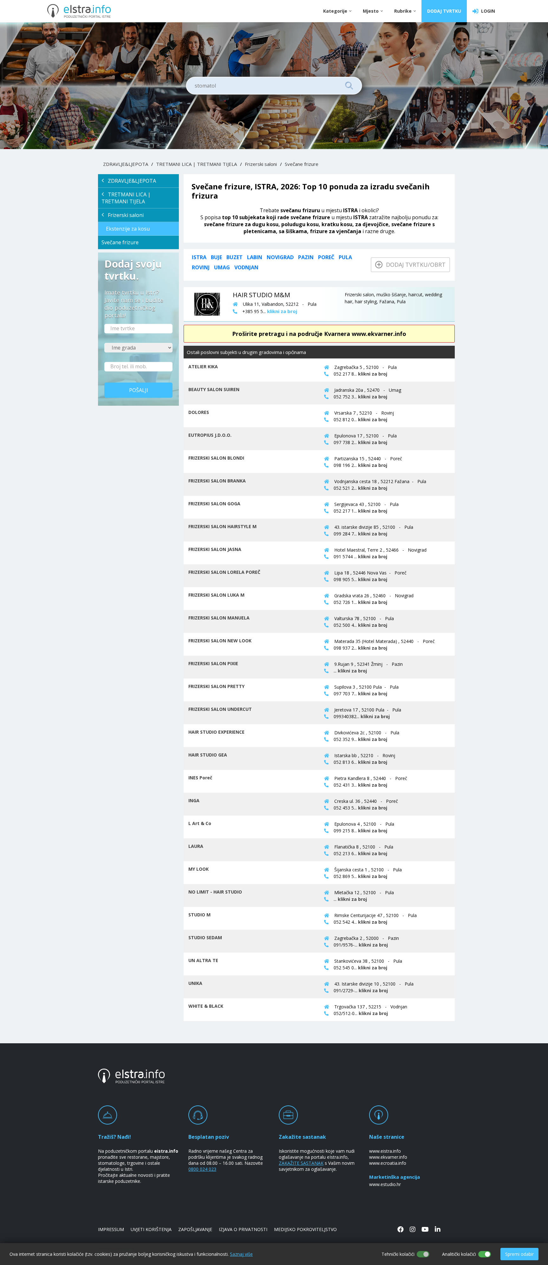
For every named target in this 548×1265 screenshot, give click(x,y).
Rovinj (201, 267)
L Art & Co (199, 823)
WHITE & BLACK (205, 1006)
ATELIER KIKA (203, 367)
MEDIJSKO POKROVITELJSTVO (305, 1229)
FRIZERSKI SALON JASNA (214, 549)
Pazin (306, 257)
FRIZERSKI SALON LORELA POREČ (224, 572)
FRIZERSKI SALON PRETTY (216, 686)
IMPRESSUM (111, 1229)
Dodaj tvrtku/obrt (414, 264)
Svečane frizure (301, 164)
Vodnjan (246, 267)
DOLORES (198, 412)
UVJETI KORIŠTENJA (151, 1229)
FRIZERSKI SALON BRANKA (217, 481)
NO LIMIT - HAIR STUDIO (215, 892)
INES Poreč (200, 778)
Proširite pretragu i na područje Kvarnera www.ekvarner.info (319, 334)
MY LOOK (198, 869)
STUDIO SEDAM (205, 937)
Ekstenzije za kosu (128, 228)
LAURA (195, 846)
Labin (254, 257)
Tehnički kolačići (398, 1254)
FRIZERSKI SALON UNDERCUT (220, 709)
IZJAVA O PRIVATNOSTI (243, 1229)
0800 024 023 (202, 1169)
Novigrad (280, 257)
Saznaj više (241, 1254)
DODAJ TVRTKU (444, 11)
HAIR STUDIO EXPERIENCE (216, 732)
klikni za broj (372, 374)
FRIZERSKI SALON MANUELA (219, 618)
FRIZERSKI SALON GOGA (214, 504)
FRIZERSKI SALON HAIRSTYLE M (222, 526)
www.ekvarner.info (388, 1157)
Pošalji (138, 390)
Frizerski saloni (261, 164)
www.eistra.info (385, 1151)
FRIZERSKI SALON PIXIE (213, 663)
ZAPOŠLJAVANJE (195, 1229)
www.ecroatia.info (387, 1163)
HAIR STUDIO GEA (207, 755)
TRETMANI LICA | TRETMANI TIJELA (196, 164)
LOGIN (487, 11)
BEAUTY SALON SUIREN (213, 389)
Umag (222, 267)
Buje (216, 257)
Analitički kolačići (459, 1254)
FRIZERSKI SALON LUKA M (216, 595)
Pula (345, 257)
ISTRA (199, 257)
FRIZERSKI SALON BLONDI (216, 458)
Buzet (234, 257)
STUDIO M (199, 915)
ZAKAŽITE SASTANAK (301, 1163)
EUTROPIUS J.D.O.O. (210, 435)
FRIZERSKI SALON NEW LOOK (219, 641)
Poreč (326, 257)
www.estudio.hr (385, 1184)
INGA (193, 800)
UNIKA (195, 983)
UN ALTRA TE (203, 960)
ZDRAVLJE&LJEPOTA (125, 164)
